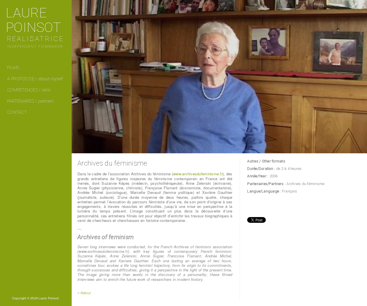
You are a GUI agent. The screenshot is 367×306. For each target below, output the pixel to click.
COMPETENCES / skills (29, 90)
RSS (36, 292)
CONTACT (17, 112)
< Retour (84, 293)
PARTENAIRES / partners (30, 101)
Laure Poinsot (35, 27)
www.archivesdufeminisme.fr (197, 173)
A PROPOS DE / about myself (35, 79)
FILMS (13, 67)
